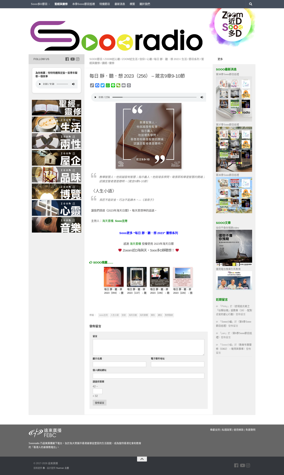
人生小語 (115, 315)
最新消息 (120, 4)
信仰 (142, 59)
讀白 (160, 315)
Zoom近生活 (130, 59)
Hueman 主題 (62, 468)
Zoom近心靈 (112, 59)
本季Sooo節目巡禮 (83, 4)
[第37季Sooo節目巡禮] (234, 171)
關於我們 (145, 4)
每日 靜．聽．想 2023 (167, 59)
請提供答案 (98, 381)
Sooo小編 (226, 321)
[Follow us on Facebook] (67, 59)
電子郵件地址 (158, 358)
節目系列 (194, 59)
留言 (95, 336)
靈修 (111, 63)
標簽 (132, 4)
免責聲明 (250, 429)
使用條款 (239, 429)
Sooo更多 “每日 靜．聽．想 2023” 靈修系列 (148, 233)
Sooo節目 (95, 59)
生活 (184, 59)
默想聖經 (169, 315)
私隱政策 (227, 429)
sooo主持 (103, 315)
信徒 (124, 315)
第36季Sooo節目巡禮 (227, 175)
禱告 (153, 315)
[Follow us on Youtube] (72, 59)
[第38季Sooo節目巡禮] (234, 120)
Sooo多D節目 (39, 4)
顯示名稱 (98, 358)
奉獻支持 (215, 429)
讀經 (104, 63)
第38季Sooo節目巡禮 (227, 74)
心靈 (149, 59)
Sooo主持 (121, 221)
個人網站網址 (99, 370)
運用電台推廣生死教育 (228, 269)
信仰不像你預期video (227, 227)
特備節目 (104, 4)
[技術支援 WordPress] (44, 468)
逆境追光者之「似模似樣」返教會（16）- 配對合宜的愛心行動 (234, 310)
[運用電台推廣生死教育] (234, 289)
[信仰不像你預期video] (234, 265)
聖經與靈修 (61, 4)
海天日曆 (133, 315)
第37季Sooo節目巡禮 (227, 124)
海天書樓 (107, 221)
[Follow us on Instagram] (78, 59)
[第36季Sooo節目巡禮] (234, 212)
